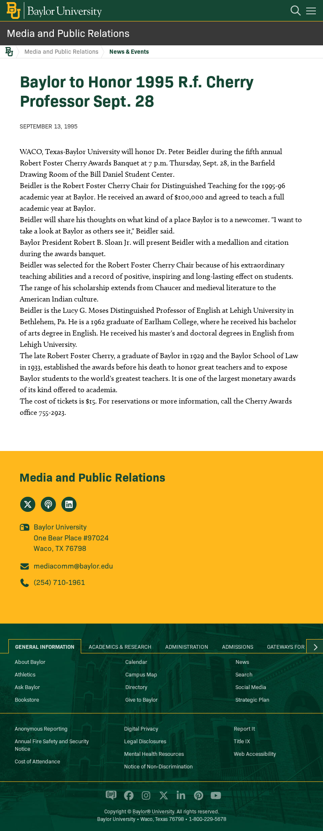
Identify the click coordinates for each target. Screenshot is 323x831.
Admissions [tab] (237, 646)
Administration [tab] (186, 646)
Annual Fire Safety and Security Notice (52, 744)
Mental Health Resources (154, 753)
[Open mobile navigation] (312, 12)
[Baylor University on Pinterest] (197, 799)
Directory (136, 686)
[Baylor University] (53, 10)
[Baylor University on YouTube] (214, 799)
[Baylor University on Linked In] (179, 799)
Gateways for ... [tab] (289, 646)
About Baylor (30, 661)
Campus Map (141, 674)
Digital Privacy (141, 728)
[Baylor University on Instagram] (144, 799)
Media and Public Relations (68, 32)
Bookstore (27, 699)
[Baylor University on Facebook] (127, 799)
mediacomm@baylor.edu (73, 565)
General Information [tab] (44, 646)
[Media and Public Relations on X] (27, 504)
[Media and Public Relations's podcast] (48, 504)
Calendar (136, 661)
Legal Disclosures (145, 740)
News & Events (129, 51)
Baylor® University (153, 811)
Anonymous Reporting (41, 728)
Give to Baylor (141, 699)
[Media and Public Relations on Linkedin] (69, 504)
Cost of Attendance (37, 761)
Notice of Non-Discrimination (158, 766)
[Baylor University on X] (162, 799)
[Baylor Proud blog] (109, 799)
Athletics (25, 674)
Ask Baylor (27, 686)
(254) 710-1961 (59, 582)
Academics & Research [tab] (120, 646)
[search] (291, 12)
